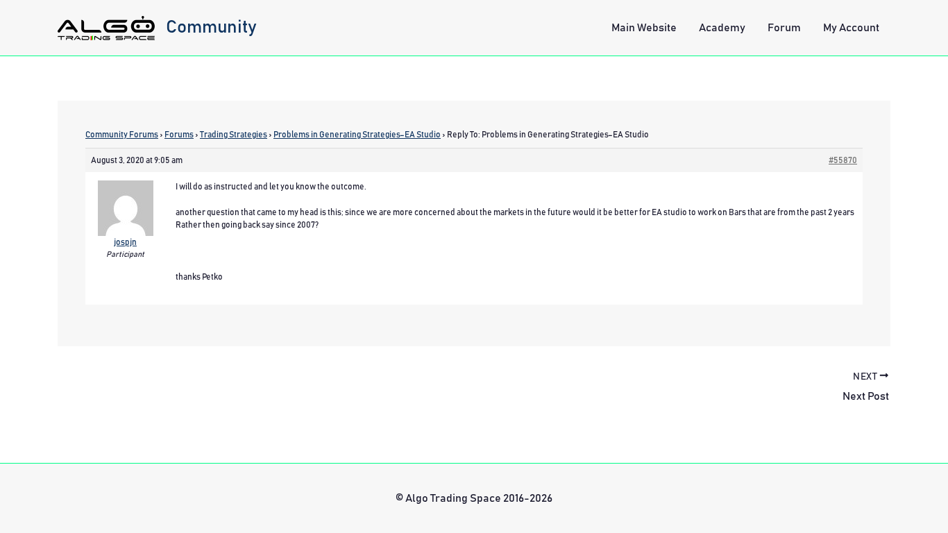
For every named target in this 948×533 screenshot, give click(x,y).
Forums (179, 134)
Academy (722, 27)
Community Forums (121, 134)
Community (211, 27)
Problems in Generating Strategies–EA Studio (357, 134)
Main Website (644, 27)
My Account (851, 27)
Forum (784, 27)
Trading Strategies (233, 134)
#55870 (843, 160)
